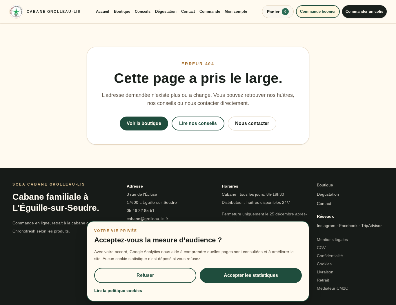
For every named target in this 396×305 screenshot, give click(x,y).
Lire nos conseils (198, 123)
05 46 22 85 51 (141, 210)
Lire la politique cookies (118, 290)
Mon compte (236, 11)
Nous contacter (252, 123)
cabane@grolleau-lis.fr (147, 218)
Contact (188, 11)
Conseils (142, 11)
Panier (276, 11)
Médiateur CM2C (332, 288)
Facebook (348, 225)
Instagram (326, 225)
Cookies (324, 264)
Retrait (323, 280)
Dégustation (166, 11)
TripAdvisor (371, 225)
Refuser (145, 275)
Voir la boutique (144, 123)
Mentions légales (332, 239)
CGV (321, 247)
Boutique (122, 11)
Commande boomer (318, 11)
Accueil (102, 11)
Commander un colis (364, 11)
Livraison (325, 272)
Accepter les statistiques (251, 275)
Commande (209, 11)
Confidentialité (330, 255)
